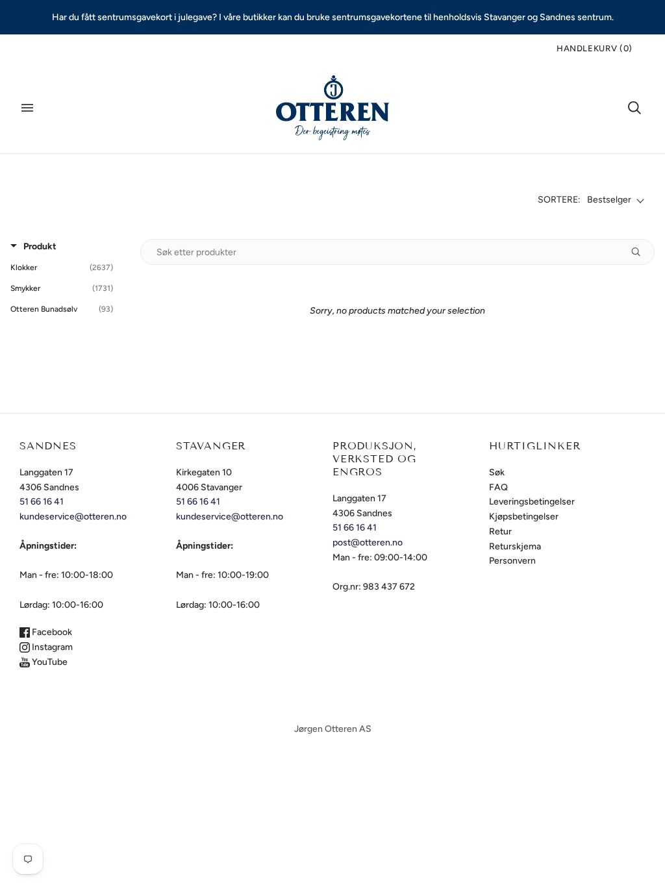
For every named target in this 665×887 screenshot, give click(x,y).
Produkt (39, 246)
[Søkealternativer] (641, 252)
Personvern (512, 560)
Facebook (51, 632)
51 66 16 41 (41, 501)
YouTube (49, 662)
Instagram (51, 647)
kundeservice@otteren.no (73, 516)
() (595, 48)
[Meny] (27, 108)
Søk (497, 472)
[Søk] (634, 108)
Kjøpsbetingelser (523, 516)
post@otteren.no (367, 542)
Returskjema (515, 546)
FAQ (498, 487)
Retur (500, 531)
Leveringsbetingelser (532, 501)
